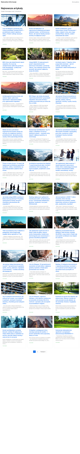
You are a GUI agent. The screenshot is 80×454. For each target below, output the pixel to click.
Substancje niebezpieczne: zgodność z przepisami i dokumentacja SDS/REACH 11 (64, 331)
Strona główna (75, 2)
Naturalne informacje (8, 2)
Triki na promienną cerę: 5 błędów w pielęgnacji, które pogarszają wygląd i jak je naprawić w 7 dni (13, 232)
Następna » (43, 351)
